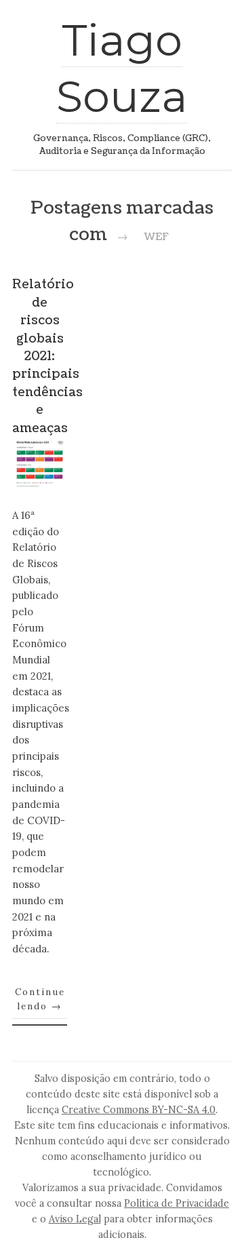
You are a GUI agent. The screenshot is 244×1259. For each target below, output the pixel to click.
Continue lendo (40, 999)
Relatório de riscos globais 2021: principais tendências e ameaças (47, 356)
